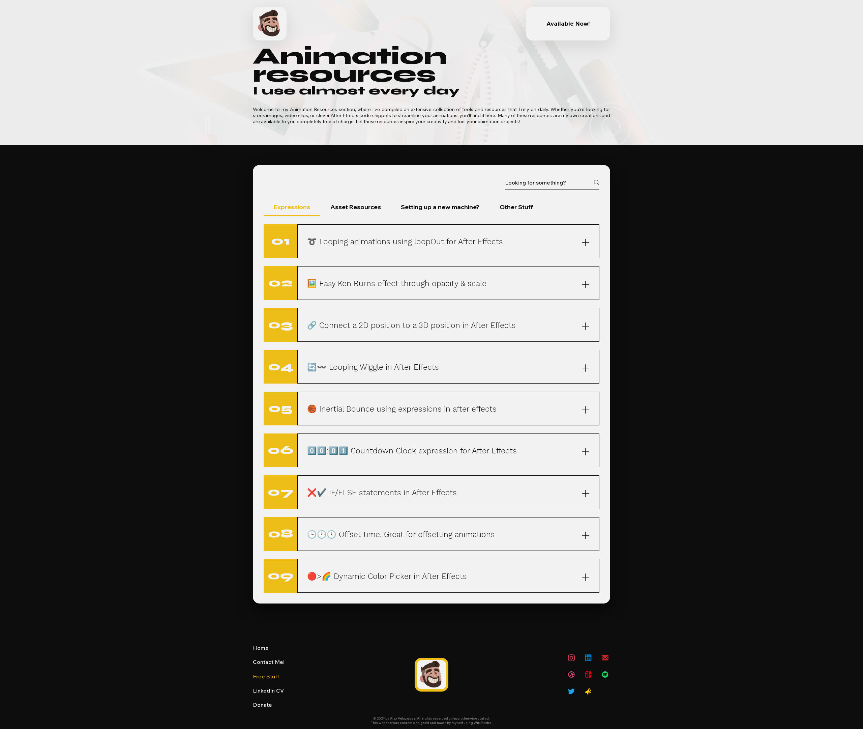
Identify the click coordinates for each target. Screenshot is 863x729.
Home (261, 647)
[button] (588, 674)
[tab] (292, 207)
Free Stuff (266, 676)
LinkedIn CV (268, 690)
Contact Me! (269, 661)
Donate (262, 704)
